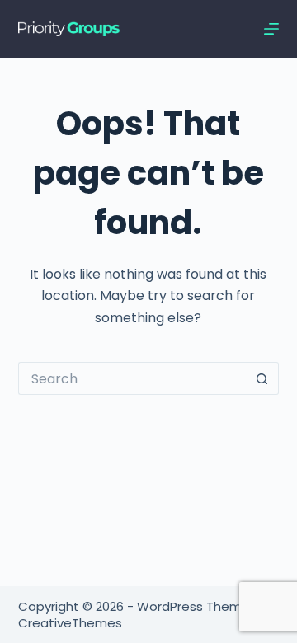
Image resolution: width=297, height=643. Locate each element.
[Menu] (271, 28)
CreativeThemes (70, 622)
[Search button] (262, 378)
